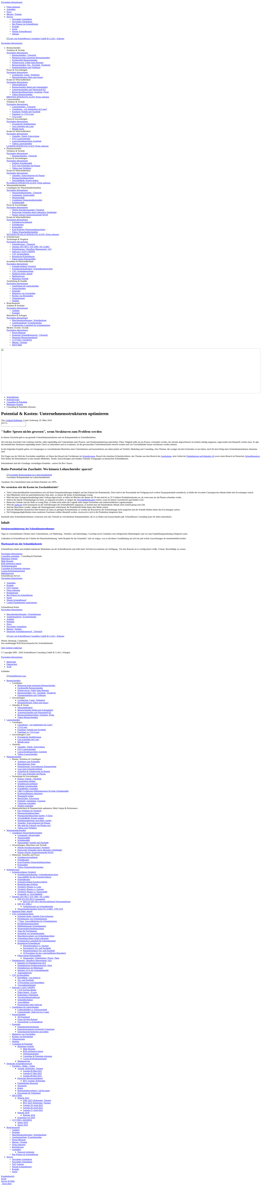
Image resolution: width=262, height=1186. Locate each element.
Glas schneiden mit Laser (23, 126)
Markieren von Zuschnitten (23, 293)
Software (18, 505)
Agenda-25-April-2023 (33, 1105)
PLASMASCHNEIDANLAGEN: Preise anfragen (28, 183)
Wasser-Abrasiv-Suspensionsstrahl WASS (30, 215)
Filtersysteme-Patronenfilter (24, 259)
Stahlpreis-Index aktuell (22, 274)
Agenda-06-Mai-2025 (32, 1071)
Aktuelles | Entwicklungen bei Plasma (28, 175)
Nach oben (6, 1183)
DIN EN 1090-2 (24, 904)
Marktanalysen (18, 276)
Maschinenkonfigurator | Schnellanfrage (29, 320)
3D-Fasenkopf (23, 1017)
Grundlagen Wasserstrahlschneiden (27, 200)
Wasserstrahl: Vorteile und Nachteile (33, 842)
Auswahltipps (23, 1002)
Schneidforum (13, 397)
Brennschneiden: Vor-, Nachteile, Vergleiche (31, 65)
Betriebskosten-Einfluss (27, 884)
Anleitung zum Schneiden (28, 761)
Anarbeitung (166, 456)
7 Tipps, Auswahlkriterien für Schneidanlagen (37, 921)
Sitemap (15, 34)
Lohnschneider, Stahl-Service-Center (33, 1012)
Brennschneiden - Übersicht (24, 55)
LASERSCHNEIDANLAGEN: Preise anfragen (28, 146)
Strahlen (15, 301)
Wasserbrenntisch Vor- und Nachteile (39, 950)
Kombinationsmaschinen (28, 923)
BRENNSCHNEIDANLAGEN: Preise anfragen (28, 97)
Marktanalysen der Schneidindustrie (21, 543)
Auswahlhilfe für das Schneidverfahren (34, 877)
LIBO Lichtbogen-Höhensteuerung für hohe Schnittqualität (43, 791)
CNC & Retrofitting (20, 254)
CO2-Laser (17, 116)
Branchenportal (13, 1127)
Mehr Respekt (7, 561)
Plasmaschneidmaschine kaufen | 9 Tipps (35, 815)
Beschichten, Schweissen (28, 798)
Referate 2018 (29, 1115)
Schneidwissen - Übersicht (23, 244)
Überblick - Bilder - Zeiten (23, 1066)
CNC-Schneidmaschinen (22, 271)
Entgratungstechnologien (28, 1027)
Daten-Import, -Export (27, 992)
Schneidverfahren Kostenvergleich (32, 882)
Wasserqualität (18, 197)
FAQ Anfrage (12, 588)
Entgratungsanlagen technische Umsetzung (35, 1029)
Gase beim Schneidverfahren (29, 769)
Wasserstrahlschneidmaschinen (30, 928)
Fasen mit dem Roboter (27, 1019)
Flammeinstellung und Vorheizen (26, 67)
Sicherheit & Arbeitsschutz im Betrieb (33, 771)
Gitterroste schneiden (26, 803)
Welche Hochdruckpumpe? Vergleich (28, 210)
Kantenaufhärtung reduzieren (30, 793)
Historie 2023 (23, 1098)
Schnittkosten (18, 224)
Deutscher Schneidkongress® (19, 1063)
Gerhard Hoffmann (14, 420)
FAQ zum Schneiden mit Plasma (26, 165)
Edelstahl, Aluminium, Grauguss (31, 801)
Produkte (16, 313)
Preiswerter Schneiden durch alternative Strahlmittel (34, 212)
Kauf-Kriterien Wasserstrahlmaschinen (28, 229)
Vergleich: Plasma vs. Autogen (30, 889)
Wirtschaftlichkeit (19, 84)
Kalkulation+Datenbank (27, 995)
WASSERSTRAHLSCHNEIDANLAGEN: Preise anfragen (33, 234)
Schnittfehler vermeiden (27, 788)
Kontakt (15, 26)
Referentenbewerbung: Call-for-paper (33, 1090)
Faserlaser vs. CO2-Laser (23, 114)
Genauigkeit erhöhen (26, 781)
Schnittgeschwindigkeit (22, 222)
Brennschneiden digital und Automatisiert (30, 87)
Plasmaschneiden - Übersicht (24, 156)
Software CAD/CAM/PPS (23, 251)
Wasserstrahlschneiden (16, 830)
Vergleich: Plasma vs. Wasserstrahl (32, 892)
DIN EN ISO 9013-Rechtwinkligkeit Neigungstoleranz (47, 901)
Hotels (20, 1088)
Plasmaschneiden (14, 757)
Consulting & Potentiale (17, 402)
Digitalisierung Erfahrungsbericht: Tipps (34, 965)
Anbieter (16, 310)
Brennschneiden (13, 680)
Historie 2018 (23, 1113)
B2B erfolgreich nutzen (11, 563)
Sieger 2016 (22, 1125)
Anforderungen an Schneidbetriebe (38, 906)
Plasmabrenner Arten (26, 764)
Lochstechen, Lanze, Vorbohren (26, 75)
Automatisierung (24, 973)
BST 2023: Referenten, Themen (37, 1103)
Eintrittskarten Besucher (27, 1083)
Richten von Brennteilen (22, 296)
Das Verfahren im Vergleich (29, 811)
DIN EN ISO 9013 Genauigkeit (31, 899)
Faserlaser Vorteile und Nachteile (26, 111)
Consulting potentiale (10, 556)
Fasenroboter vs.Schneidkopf (30, 1022)
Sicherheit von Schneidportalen (30, 933)
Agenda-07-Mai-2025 (32, 1073)
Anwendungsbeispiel (26, 985)
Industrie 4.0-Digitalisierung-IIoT (31, 963)
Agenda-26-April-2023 (33, 1108)
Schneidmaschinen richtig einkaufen (33, 938)
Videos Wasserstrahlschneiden (25, 232)
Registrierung (12, 593)
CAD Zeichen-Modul (26, 990)
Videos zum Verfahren (21, 168)
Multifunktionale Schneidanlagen (31, 926)
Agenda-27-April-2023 (33, 1110)
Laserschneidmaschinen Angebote (26, 141)
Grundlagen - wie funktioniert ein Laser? (29, 109)
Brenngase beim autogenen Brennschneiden (31, 57)
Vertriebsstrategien (9, 566)
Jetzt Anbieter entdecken (11, 648)
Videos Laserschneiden (22, 143)
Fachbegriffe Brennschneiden (24, 60)
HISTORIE (17, 345)
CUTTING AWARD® (22, 340)
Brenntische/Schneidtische (23, 256)
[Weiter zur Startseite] (16, 676)
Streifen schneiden (25, 806)
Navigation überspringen (11, 2)
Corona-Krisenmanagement (13, 571)
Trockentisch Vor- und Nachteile (37, 948)
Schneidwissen (13, 399)
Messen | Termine (14, 14)
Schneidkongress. (252, 456)
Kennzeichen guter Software (29, 1004)
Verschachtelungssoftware (28, 997)
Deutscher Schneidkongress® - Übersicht (30, 335)
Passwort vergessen (25, 1152)
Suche (14, 29)
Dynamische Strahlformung (24, 124)
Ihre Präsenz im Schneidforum (25, 24)
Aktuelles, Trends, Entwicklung (25, 136)
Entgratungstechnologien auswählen (33, 1032)
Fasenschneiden (19, 288)
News (9, 12)
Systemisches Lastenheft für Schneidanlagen (31, 325)
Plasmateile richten (25, 796)
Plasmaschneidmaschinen (23, 178)
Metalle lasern (18, 129)
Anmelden (11, 9)
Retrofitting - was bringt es (28, 977)
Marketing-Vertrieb (20, 278)
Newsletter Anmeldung (22, 19)
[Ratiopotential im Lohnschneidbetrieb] (29, 475)
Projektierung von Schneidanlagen (32, 919)
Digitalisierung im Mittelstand (30, 968)
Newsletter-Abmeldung (22, 21)
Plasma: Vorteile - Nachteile (29, 779)
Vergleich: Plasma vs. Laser (29, 887)
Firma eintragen (13, 7)
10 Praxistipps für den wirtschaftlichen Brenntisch (44, 953)
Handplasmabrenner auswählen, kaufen (34, 820)
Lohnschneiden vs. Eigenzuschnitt (32, 1009)
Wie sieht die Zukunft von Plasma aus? (34, 825)
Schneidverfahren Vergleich (24, 266)
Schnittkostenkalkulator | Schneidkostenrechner (32, 269)
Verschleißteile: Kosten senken (25, 180)
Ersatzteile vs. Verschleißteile (29, 894)
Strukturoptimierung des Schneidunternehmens (27, 528)
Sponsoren (22, 1086)
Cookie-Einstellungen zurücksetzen (22, 602)
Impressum (11, 662)
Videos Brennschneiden (22, 94)
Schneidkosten (23, 879)
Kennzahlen (17, 227)
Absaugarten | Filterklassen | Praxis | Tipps (41, 958)
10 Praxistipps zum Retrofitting (30, 982)
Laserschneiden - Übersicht (23, 107)
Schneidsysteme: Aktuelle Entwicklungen (35, 916)
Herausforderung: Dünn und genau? (27, 77)
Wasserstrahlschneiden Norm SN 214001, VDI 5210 (40, 909)
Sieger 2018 (22, 1122)
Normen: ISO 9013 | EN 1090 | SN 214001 (31, 247)
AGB (9, 666)
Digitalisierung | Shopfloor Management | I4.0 (31, 249)
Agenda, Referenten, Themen (30, 1068)
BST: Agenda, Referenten (34, 1081)
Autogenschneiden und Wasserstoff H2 (29, 89)
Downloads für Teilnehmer (29, 1093)
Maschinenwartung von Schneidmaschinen (35, 936)
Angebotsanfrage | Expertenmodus (27, 323)
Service (10, 17)
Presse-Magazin (19, 332)
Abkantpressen (18, 298)
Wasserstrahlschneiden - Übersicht (26, 193)
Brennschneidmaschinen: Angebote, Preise (30, 92)
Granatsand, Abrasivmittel (23, 195)
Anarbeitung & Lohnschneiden (25, 286)
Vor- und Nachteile (25, 980)
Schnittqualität (18, 202)
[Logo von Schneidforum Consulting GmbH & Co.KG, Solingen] (35, 38)
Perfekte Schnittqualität (22, 163)
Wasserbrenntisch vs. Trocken (36, 946)
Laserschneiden (13, 720)
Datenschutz (12, 664)
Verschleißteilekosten (86, 500)
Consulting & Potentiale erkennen (15, 568)
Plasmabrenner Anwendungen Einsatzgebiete (36, 766)
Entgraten (16, 291)
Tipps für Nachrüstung (27, 931)
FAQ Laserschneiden (21, 138)
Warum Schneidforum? (22, 31)
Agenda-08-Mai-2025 (32, 1076)
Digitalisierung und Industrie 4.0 (200, 456)
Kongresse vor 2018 (26, 1117)
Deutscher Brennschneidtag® (24, 337)
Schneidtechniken (25, 1000)
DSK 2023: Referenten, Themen (37, 1100)
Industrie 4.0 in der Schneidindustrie (33, 970)
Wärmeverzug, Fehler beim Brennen (27, 62)
